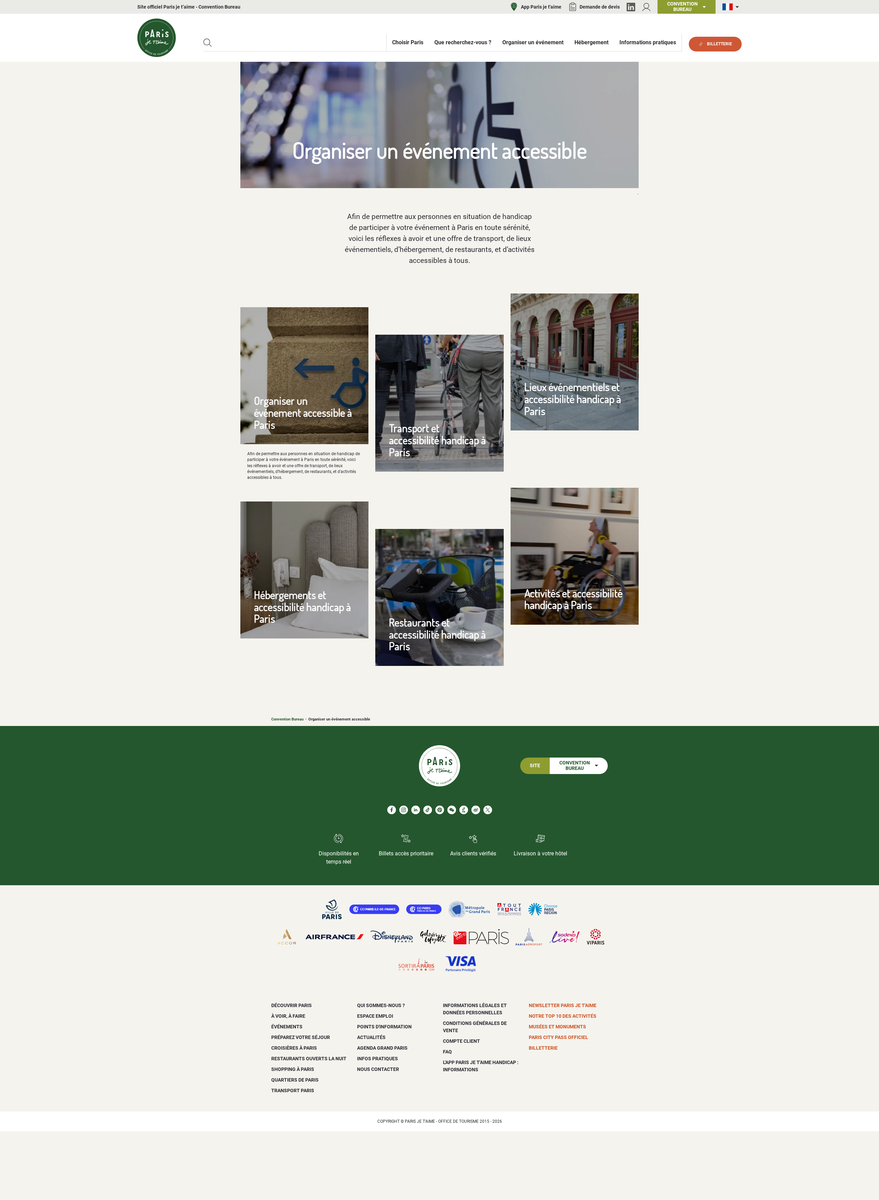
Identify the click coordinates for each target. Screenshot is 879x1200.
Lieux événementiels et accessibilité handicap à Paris (572, 398)
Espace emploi (375, 1016)
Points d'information (384, 1026)
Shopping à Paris (292, 1069)
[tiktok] (427, 810)
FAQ (447, 1051)
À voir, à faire (288, 1016)
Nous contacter (378, 1069)
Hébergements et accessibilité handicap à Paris (302, 606)
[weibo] (475, 810)
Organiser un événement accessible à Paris (303, 412)
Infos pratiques (377, 1058)
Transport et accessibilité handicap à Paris (437, 440)
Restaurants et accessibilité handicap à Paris (437, 634)
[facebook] (391, 810)
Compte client (461, 1041)
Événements (286, 1026)
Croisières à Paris (294, 1048)
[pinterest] (439, 810)
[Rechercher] (207, 42)
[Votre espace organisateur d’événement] (646, 7)
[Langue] (732, 7)
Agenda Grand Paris (382, 1048)
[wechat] (451, 810)
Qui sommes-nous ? (381, 1005)
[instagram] (403, 810)
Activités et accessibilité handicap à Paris (573, 599)
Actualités (371, 1037)
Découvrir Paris (291, 1005)
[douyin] (463, 810)
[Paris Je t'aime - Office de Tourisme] (156, 38)
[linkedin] (415, 810)
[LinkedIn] (631, 7)
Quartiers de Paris (295, 1080)
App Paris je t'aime (541, 7)
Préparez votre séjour (300, 1037)
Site (535, 766)
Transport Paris (292, 1090)
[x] (487, 810)
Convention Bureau (287, 719)
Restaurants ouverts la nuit (308, 1058)
